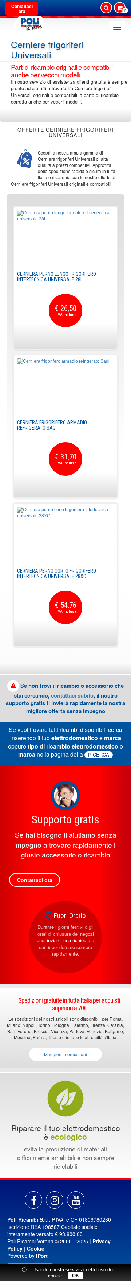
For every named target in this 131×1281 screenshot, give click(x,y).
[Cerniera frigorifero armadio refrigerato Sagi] (65, 385)
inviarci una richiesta (68, 940)
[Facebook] (33, 1200)
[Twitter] (75, 1200)
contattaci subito (72, 695)
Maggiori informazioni (65, 1054)
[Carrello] (119, 8)
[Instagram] (54, 1200)
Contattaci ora (22, 8)
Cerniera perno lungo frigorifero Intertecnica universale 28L (56, 276)
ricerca (98, 754)
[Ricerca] (106, 7)
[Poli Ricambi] (30, 22)
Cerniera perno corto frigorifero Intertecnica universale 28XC (56, 573)
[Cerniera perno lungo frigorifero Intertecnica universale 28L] (65, 237)
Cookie (35, 1248)
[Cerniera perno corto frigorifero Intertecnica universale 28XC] (65, 534)
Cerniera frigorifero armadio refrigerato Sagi (52, 425)
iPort (42, 1255)
